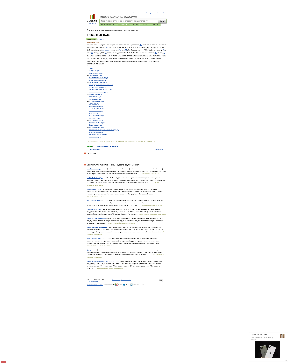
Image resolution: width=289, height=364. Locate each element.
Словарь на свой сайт (153, 13)
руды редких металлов (96, 238)
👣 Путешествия (93, 281)
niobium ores (95, 149)
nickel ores (159, 149)
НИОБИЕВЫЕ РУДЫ (95, 178)
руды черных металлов (96, 218)
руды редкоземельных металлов (100, 261)
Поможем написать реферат (107, 146)
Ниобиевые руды (94, 169)
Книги (145, 24)
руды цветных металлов (97, 227)
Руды (89, 250)
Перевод (100, 39)
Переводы (134, 24)
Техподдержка (116, 279)
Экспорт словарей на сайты (95, 284)
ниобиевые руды (94, 189)
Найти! (162, 21)
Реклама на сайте (126, 279)
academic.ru (92, 24)
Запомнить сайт (138, 13)
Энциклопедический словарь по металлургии (108, 24)
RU (164, 13)
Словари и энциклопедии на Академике (118, 17)
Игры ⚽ (155, 24)
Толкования (123, 24)
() (104, 130)
